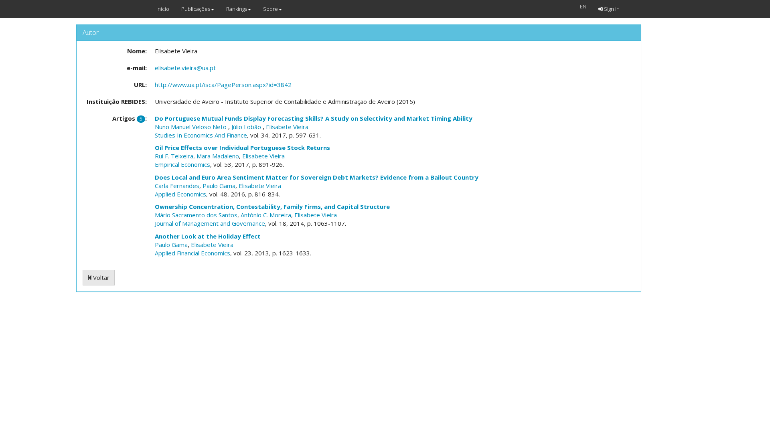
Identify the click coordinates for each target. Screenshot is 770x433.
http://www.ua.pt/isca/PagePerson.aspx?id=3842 (223, 85)
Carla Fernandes (177, 186)
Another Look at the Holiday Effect (208, 236)
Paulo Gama (219, 186)
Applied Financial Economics (192, 253)
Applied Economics (180, 194)
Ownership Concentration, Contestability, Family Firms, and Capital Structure (272, 206)
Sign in (611, 8)
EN (583, 6)
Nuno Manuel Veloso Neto (191, 127)
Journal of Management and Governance (210, 223)
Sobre (270, 8)
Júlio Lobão (247, 127)
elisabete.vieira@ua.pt (185, 68)
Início (162, 8)
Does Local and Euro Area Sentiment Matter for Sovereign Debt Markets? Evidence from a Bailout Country (316, 177)
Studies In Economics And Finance (201, 135)
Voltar (100, 277)
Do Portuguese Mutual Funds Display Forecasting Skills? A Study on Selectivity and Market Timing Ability (313, 118)
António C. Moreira (266, 215)
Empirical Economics (182, 164)
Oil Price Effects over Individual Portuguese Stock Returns (242, 148)
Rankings (236, 8)
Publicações (195, 8)
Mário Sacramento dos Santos (196, 215)
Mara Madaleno (218, 156)
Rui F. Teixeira (174, 156)
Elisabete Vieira (287, 127)
